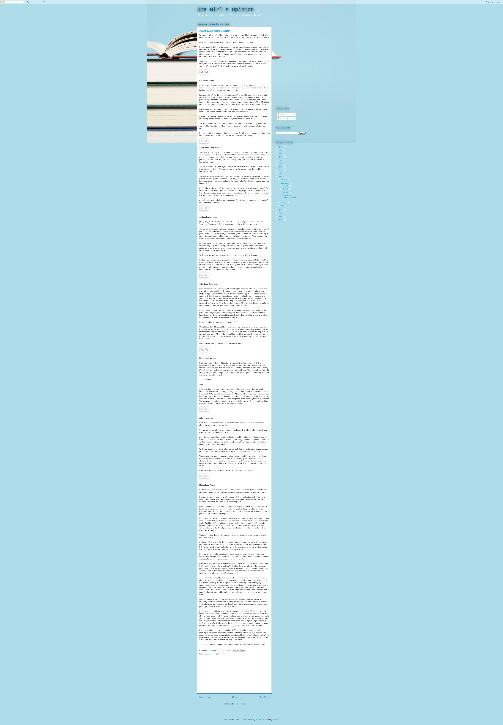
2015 (281, 157)
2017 (281, 150)
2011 (281, 170)
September (285, 183)
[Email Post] (229, 650)
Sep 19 (286, 186)
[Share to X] (239, 650)
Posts (281, 114)
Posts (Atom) (240, 704)
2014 (281, 160)
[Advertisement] (234, 675)
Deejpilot (259, 720)
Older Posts (264, 697)
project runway (210, 654)
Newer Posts (205, 697)
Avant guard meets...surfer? (215, 31)
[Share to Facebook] (241, 650)
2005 (281, 220)
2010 (281, 173)
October (284, 180)
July (283, 206)
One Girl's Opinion (225, 10)
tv (218, 654)
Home (235, 697)
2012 (281, 167)
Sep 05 (286, 193)
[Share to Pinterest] (244, 650)
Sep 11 (286, 189)
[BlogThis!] (236, 650)
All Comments (284, 118)
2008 (281, 210)
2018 (281, 147)
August (284, 202)
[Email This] (234, 650)
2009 (281, 177)
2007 (281, 213)
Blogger (275, 720)
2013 (281, 163)
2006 (281, 217)
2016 (281, 154)
